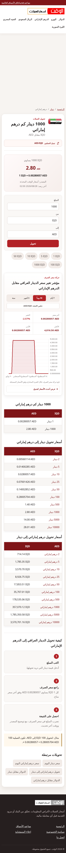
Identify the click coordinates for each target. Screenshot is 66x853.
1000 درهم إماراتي (49, 607)
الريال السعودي (25, 19)
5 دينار (56, 466)
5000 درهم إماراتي (49, 614)
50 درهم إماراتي (51, 584)
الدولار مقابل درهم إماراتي (46, 780)
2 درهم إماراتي (51, 554)
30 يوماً (39, 298)
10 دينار (55, 474)
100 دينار (54, 497)
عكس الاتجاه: (33, 306)
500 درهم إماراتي (50, 599)
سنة (13, 298)
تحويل (33, 243)
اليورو (53, 19)
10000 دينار (53, 527)
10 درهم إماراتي (51, 569)
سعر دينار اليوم (52, 763)
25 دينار (55, 481)
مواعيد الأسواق (23, 826)
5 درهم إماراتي (51, 561)
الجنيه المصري (9, 19)
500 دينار (54, 504)
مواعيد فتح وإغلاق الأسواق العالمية (16, 2)
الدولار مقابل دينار (17, 771)
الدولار (61, 19)
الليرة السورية (58, 26)
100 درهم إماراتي (50, 592)
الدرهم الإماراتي (42, 19)
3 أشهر (26, 298)
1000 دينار (54, 512)
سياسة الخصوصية (55, 831)
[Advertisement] (33, 68)
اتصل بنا (60, 837)
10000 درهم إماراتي (49, 622)
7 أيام (52, 298)
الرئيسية (60, 109)
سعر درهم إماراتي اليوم (27, 763)
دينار (52, 109)
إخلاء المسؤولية (23, 831)
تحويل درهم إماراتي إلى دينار (45, 771)
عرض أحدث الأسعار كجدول (44, 389)
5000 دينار (54, 519)
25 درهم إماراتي (51, 576)
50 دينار (55, 489)
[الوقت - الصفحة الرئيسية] (46, 11)
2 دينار (56, 459)
